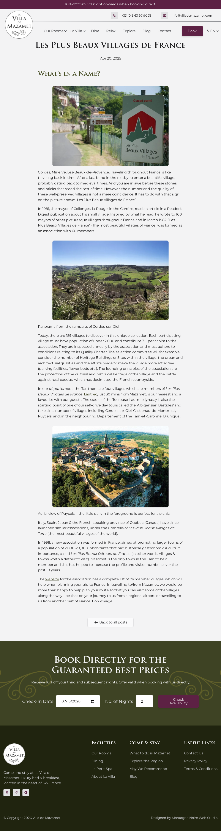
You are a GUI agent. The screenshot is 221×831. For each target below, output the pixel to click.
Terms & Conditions (201, 769)
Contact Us (193, 753)
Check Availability (178, 701)
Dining (97, 761)
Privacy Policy (195, 761)
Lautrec (90, 394)
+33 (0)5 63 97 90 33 (137, 15)
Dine (95, 31)
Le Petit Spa (102, 769)
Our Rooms (53, 31)
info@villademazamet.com (192, 15)
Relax (111, 31)
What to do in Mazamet (149, 753)
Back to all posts (113, 622)
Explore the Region (146, 761)
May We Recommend (148, 769)
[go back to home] (14, 754)
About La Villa (103, 776)
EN (212, 31)
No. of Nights (119, 701)
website (52, 579)
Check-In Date (38, 701)
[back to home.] (19, 25)
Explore (129, 31)
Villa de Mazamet (46, 818)
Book (192, 31)
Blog (147, 31)
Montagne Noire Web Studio (195, 818)
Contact (164, 31)
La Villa (76, 31)
